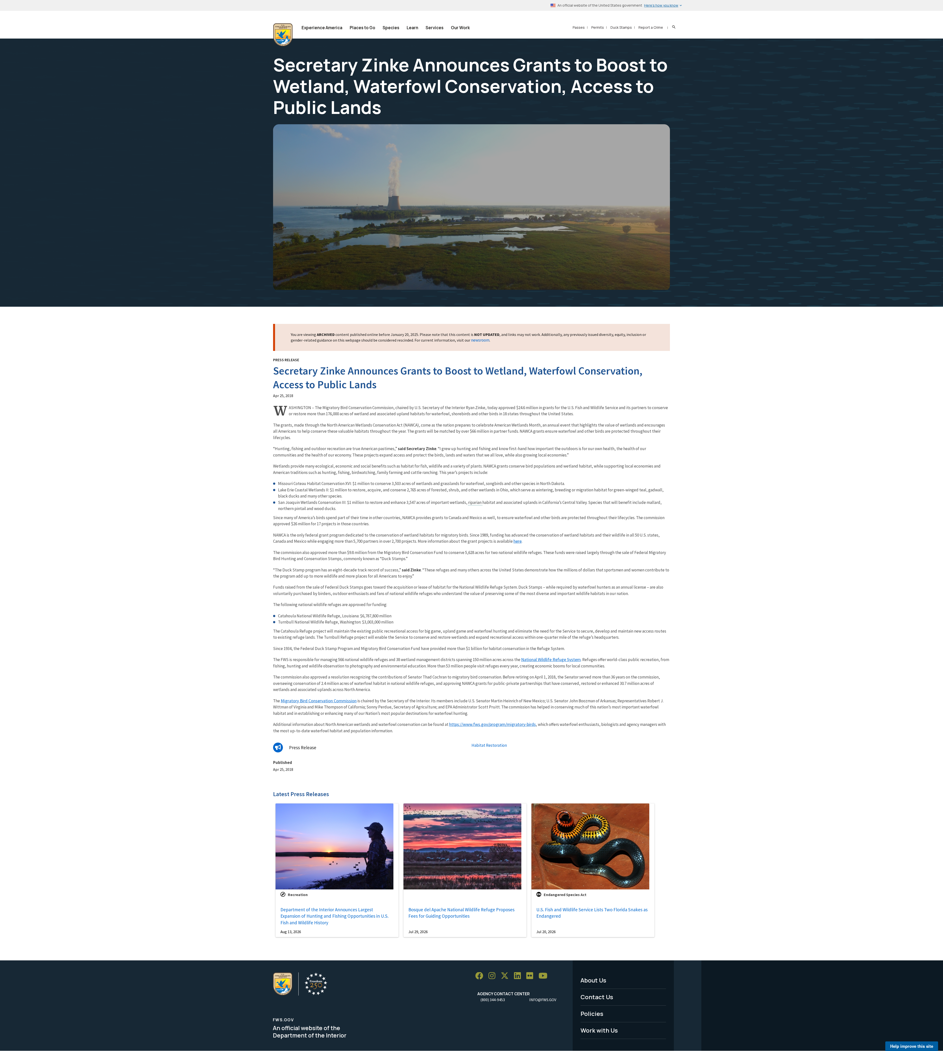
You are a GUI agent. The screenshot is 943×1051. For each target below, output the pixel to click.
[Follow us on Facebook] (480, 976)
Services (435, 27)
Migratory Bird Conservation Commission (319, 701)
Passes (579, 27)
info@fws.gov (542, 999)
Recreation (298, 894)
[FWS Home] (283, 35)
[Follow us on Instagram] (493, 976)
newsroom (480, 340)
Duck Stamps (621, 27)
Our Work (460, 27)
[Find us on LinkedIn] (519, 976)
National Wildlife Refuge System (551, 659)
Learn (412, 27)
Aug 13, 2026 (290, 931)
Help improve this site (911, 1046)
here (517, 541)
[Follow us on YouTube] (545, 976)
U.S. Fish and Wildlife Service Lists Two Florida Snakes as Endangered (592, 913)
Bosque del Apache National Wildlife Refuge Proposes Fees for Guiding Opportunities (461, 913)
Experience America (322, 27)
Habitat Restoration (489, 745)
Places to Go (362, 27)
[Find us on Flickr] (531, 976)
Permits (597, 27)
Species (391, 27)
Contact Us (597, 997)
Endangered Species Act (565, 894)
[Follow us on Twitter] (506, 976)
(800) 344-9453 (492, 999)
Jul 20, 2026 (546, 931)
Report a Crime (650, 27)
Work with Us (599, 1030)
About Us (593, 980)
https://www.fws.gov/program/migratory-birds (492, 724)
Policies (592, 1014)
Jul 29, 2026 (418, 931)
